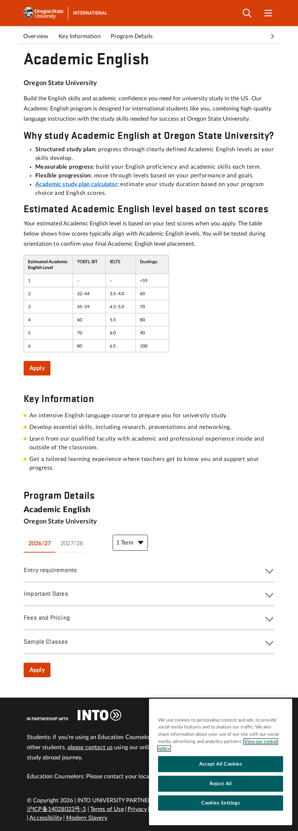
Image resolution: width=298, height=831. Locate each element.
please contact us (90, 747)
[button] (149, 571)
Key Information (79, 36)
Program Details (132, 36)
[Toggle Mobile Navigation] (268, 13)
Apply (37, 368)
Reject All (221, 783)
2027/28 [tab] (71, 543)
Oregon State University (60, 83)
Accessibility (45, 818)
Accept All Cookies (220, 764)
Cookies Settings (220, 803)
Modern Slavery (86, 818)
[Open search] (247, 13)
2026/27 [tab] (39, 543)
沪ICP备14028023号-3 (56, 809)
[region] (220, 762)
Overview (35, 36)
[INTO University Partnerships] (74, 715)
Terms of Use (107, 809)
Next (272, 36)
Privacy (137, 809)
